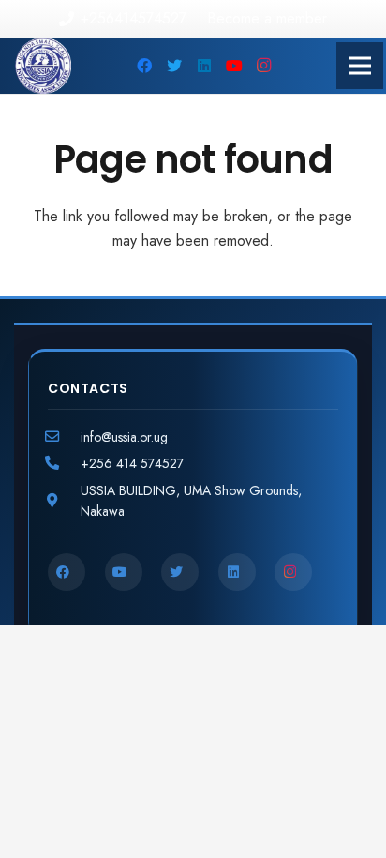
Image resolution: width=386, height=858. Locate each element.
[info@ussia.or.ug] (64, 437)
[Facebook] (144, 66)
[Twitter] (174, 66)
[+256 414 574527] (64, 463)
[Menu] (359, 65)
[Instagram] (264, 66)
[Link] (43, 66)
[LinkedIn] (204, 66)
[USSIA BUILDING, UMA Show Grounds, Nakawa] (64, 500)
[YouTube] (234, 66)
